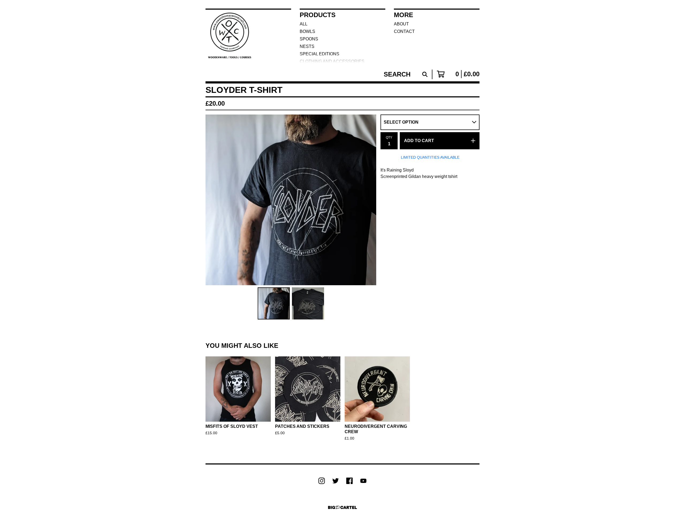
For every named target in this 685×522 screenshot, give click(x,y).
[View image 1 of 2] (274, 303)
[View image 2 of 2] (308, 303)
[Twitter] (335, 480)
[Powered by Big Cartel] (342, 507)
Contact (404, 31)
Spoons (309, 39)
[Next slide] (368, 199)
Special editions (319, 54)
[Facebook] (349, 480)
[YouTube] (363, 480)
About (401, 24)
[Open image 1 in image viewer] (291, 200)
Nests (307, 46)
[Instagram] (321, 480)
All (303, 24)
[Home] (231, 36)
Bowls (307, 31)
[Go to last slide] (213, 199)
